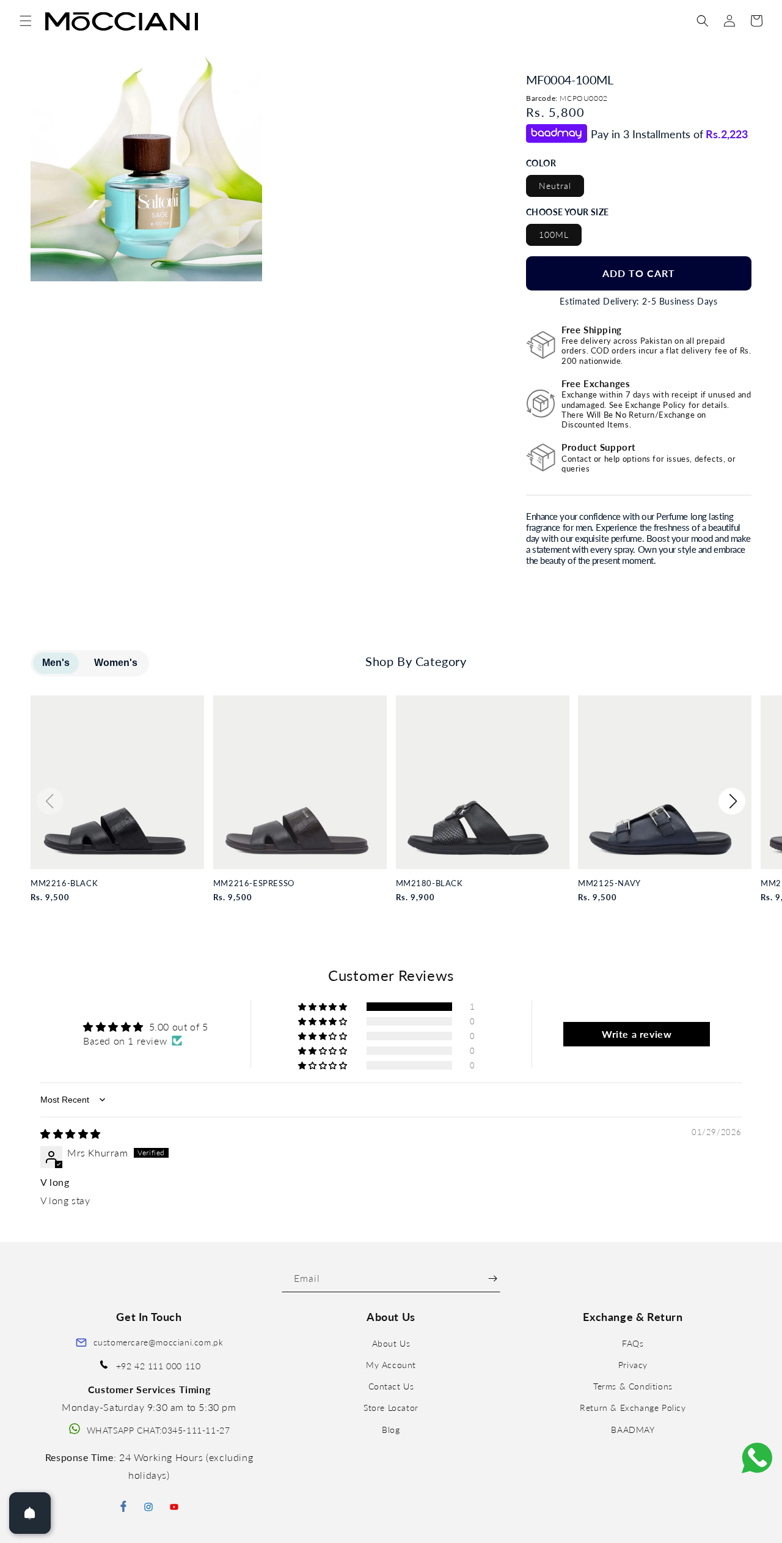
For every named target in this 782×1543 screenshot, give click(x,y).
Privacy (633, 1365)
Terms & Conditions (633, 1387)
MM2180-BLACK (429, 883)
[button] (25, 20)
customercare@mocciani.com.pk (158, 1342)
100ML (554, 234)
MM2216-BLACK (64, 883)
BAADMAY (632, 1429)
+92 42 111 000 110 (158, 1366)
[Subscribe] (492, 1278)
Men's (56, 662)
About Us (391, 1343)
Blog (391, 1429)
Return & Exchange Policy (632, 1408)
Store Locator (391, 1408)
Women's (115, 662)
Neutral (555, 185)
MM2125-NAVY (609, 883)
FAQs (632, 1343)
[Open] (30, 1513)
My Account (391, 1365)
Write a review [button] (636, 1034)
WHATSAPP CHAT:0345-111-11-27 (158, 1430)
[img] (70, 1133)
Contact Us (391, 1387)
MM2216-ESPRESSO (253, 883)
